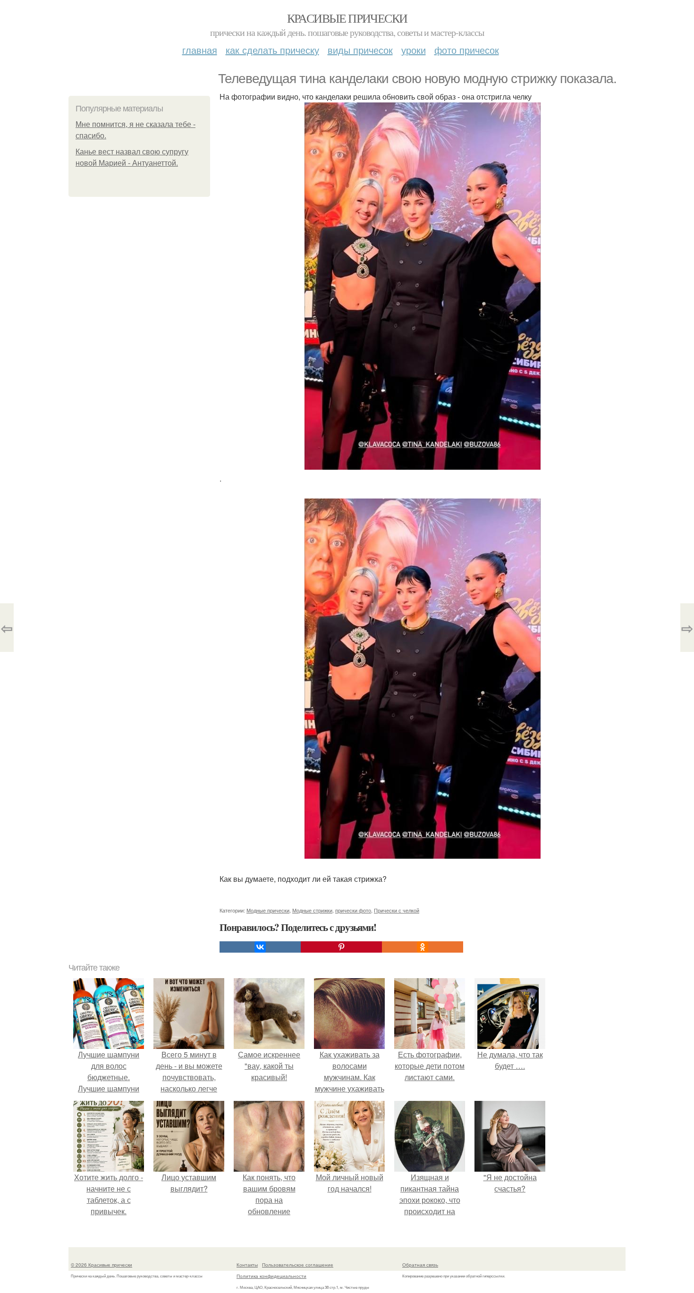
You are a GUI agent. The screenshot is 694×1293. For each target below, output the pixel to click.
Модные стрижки (312, 910)
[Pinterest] (341, 947)
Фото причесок (466, 50)
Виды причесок (360, 50)
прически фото (353, 910)
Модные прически (267, 910)
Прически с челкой (396, 910)
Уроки (413, 50)
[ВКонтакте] (260, 947)
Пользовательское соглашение (297, 1264)
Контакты (247, 1264)
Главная (199, 50)
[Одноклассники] (422, 947)
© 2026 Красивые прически (101, 1264)
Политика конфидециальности (271, 1276)
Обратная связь (420, 1264)
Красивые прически (347, 18)
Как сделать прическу (272, 50)
